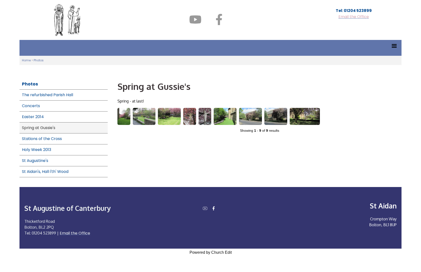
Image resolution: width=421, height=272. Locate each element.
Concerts (31, 106)
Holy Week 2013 (36, 149)
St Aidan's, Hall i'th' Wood (45, 171)
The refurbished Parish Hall (47, 95)
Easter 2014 (33, 117)
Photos (39, 60)
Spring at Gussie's (38, 128)
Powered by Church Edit (211, 252)
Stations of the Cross (42, 138)
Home (26, 60)
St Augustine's (35, 160)
